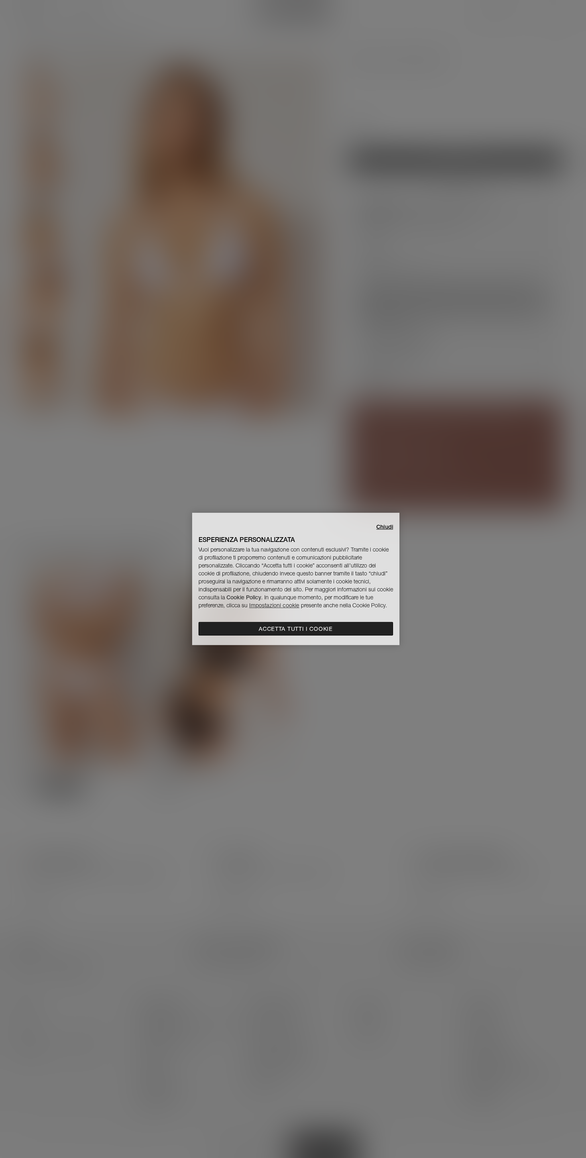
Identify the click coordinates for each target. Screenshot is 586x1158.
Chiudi (384, 527)
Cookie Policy (243, 597)
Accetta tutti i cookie (295, 628)
